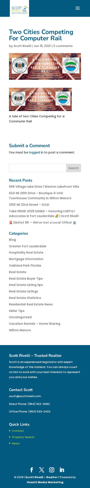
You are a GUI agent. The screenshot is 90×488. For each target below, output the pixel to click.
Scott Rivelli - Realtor (41, 477)
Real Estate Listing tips (26, 285)
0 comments (63, 46)
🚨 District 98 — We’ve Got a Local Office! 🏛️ (42, 222)
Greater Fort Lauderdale (27, 246)
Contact (18, 431)
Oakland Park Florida (25, 265)
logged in (36, 152)
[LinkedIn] (61, 470)
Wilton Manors (20, 330)
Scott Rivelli (22, 46)
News (15, 443)
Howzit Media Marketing (45, 482)
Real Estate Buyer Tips (26, 278)
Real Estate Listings (23, 291)
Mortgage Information (26, 259)
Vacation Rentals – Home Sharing (34, 324)
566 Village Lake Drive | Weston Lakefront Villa (44, 186)
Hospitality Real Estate (26, 252)
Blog (12, 240)
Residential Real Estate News (31, 304)
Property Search (23, 437)
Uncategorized (20, 317)
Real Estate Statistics (25, 298)
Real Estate (17, 272)
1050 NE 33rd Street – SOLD (29, 205)
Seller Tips (16, 311)
